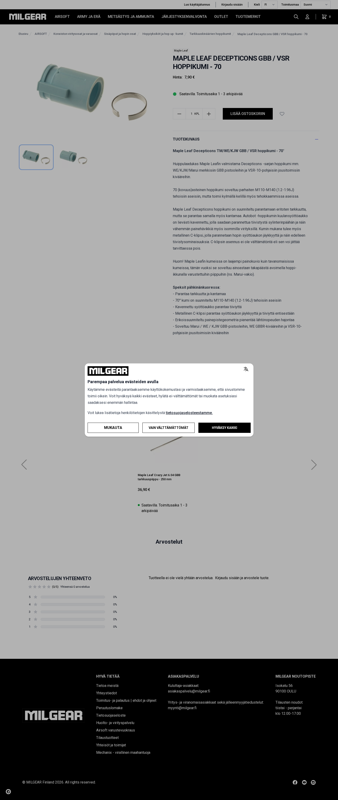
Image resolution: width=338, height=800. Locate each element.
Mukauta (113, 427)
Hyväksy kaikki (224, 428)
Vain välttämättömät (168, 428)
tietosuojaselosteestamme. (189, 413)
